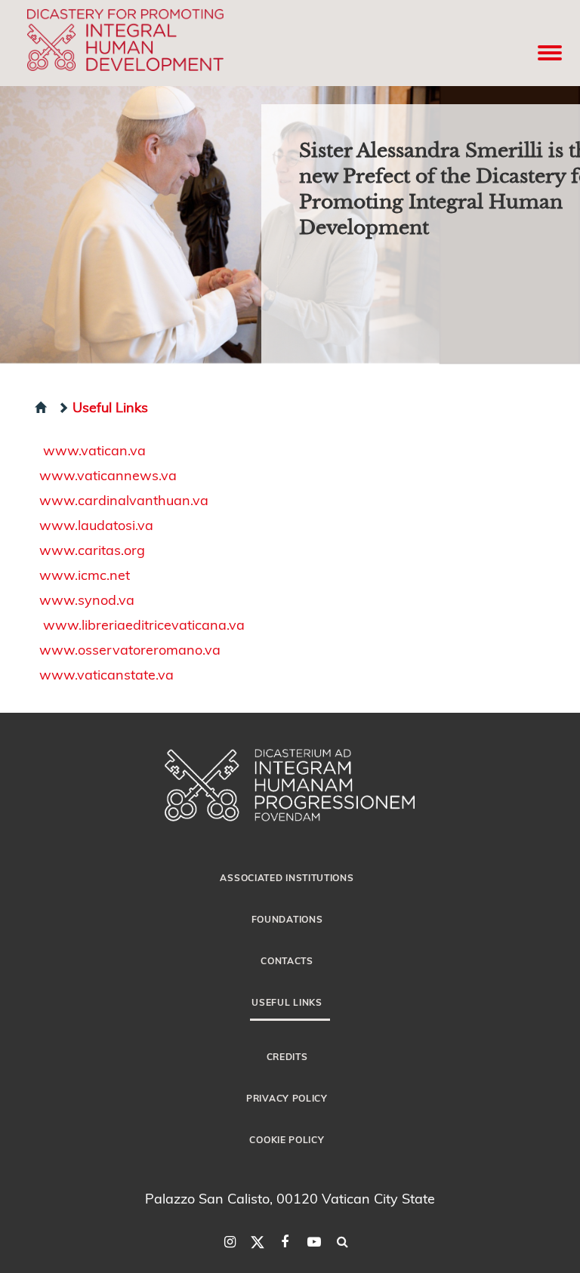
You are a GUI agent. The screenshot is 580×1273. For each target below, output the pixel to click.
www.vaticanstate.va (106, 673)
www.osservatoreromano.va (130, 649)
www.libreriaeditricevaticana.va (144, 624)
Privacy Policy (287, 1098)
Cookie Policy (286, 1139)
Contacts (287, 960)
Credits (287, 1056)
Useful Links (110, 406)
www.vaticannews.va (108, 474)
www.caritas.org (92, 549)
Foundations (287, 919)
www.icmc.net (84, 574)
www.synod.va (86, 599)
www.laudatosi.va (96, 524)
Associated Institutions (286, 877)
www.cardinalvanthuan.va (123, 499)
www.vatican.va (94, 449)
